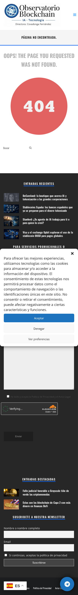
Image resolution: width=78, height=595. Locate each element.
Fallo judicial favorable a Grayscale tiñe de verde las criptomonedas (46, 492)
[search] (30, 147)
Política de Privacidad (42, 588)
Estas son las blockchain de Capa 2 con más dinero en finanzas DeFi (46, 504)
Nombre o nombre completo (22, 528)
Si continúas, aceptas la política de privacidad (37, 555)
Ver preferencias (39, 339)
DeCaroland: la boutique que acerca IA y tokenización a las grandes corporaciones (45, 197)
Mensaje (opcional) (14, 324)
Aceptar (39, 318)
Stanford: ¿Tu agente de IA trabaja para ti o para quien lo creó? (46, 221)
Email (7, 542)
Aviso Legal (59, 588)
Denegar (39, 328)
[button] (72, 253)
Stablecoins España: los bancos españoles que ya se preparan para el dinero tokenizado (48, 208)
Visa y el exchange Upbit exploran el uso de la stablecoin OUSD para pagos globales (48, 234)
